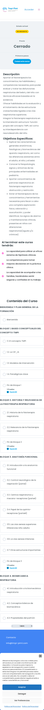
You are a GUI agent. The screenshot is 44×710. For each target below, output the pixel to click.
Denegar (22, 694)
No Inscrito (22, 31)
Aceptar (22, 687)
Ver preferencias (22, 700)
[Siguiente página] (31, 626)
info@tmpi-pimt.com (17, 643)
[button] (40, 656)
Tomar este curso (22, 61)
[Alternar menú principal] (39, 9)
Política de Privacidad (12, 706)
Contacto (11, 637)
